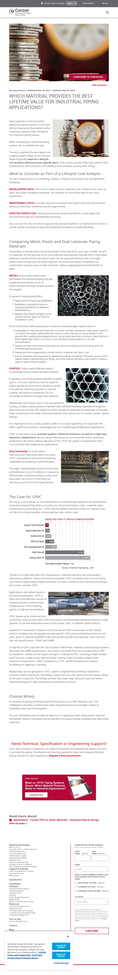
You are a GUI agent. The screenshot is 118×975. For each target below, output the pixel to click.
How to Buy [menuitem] (15, 919)
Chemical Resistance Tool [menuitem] (19, 906)
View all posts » (100, 85)
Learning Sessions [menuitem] (16, 873)
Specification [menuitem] (15, 879)
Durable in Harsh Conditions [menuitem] (20, 864)
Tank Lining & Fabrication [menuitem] (19, 897)
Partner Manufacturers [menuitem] (18, 921)
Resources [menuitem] (88, 3)
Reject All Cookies (61, 955)
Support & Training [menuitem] (18, 869)
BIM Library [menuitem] (14, 876)
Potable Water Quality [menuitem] (18, 856)
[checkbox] (92, 887)
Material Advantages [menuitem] (19, 845)
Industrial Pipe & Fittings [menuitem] (19, 889)
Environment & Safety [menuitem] (18, 858)
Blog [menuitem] (105, 3)
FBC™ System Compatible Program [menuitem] (23, 866)
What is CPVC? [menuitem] (15, 847)
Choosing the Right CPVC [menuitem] (19, 915)
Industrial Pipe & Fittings (84, 819)
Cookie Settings (61, 963)
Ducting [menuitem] (12, 895)
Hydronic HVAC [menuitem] (15, 893)
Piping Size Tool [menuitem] (15, 908)
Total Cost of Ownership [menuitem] (18, 862)
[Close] (68, 936)
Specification (20, 819)
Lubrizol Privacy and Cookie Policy (26, 953)
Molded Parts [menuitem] (14, 899)
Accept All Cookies (61, 946)
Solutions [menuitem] (14, 886)
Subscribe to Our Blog (88, 76)
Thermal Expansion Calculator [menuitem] (21, 911)
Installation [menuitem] (15, 884)
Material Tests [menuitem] (15, 860)
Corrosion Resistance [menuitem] (17, 854)
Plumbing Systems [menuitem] (16, 891)
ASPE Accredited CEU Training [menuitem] (21, 871)
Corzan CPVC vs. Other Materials (49, 819)
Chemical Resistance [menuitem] (17, 851)
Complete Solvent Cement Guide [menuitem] (22, 913)
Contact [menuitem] (13, 925)
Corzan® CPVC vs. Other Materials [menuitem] (23, 849)
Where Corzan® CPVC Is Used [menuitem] (21, 902)
